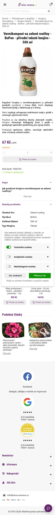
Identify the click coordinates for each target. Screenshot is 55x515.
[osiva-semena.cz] (27, 4)
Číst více (7, 353)
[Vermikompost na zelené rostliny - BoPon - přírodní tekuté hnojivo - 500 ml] (27, 72)
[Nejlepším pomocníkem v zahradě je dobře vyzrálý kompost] (40, 329)
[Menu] (4, 4)
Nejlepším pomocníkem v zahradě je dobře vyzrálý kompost (40, 342)
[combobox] (25, 11)
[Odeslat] (49, 11)
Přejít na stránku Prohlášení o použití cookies (27, 280)
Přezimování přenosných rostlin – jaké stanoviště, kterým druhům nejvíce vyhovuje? (14, 345)
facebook (27, 386)
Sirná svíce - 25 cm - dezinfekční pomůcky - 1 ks (40, 291)
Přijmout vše (40, 275)
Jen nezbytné (15, 275)
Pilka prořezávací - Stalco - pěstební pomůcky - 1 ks (14, 291)
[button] (27, 182)
